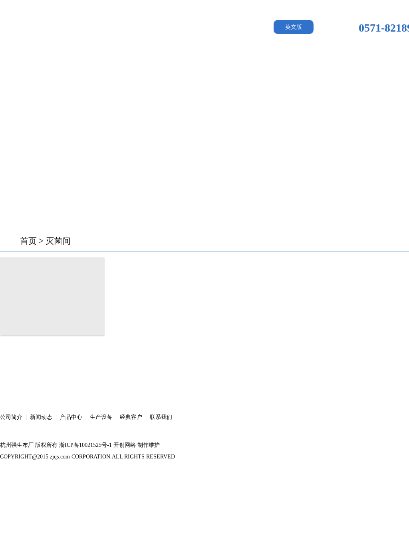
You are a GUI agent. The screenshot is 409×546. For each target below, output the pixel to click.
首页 (28, 241)
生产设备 (276, 64)
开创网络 (124, 445)
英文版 (293, 27)
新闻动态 (153, 64)
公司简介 (92, 64)
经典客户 (338, 64)
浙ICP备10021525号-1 (85, 445)
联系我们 (161, 417)
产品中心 (215, 64)
